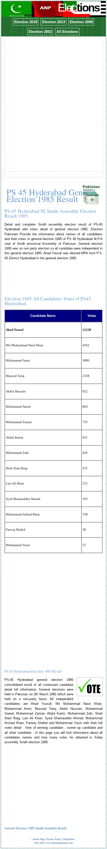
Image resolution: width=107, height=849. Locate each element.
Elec (79, 7)
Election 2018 (25, 22)
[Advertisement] (53, 93)
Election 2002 (40, 31)
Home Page (39, 839)
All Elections (67, 31)
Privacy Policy (54, 839)
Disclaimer (68, 839)
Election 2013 (53, 22)
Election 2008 (81, 22)
